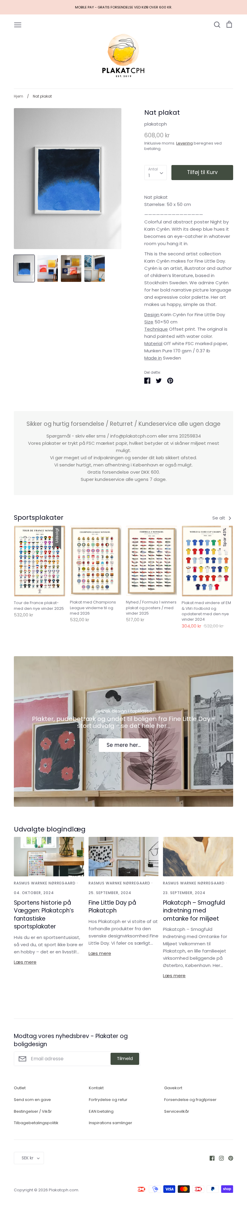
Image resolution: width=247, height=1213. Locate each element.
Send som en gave (32, 1099)
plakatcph (155, 124)
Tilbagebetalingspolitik (36, 1123)
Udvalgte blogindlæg (50, 829)
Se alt (219, 518)
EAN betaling (101, 1111)
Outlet (20, 1088)
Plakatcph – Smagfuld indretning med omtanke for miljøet (194, 911)
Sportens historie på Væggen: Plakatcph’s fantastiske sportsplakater (44, 915)
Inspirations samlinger (110, 1123)
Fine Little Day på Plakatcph (112, 907)
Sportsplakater (39, 517)
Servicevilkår (176, 1111)
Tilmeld (125, 1058)
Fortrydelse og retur (108, 1099)
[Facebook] (209, 1158)
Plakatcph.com (63, 1190)
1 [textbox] (149, 175)
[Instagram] (219, 1158)
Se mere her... (124, 745)
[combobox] (155, 172)
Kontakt (96, 1088)
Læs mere (25, 962)
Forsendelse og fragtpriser (190, 1099)
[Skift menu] (18, 24)
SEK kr (27, 1158)
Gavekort (173, 1088)
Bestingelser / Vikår (33, 1111)
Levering (184, 143)
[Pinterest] (228, 1158)
